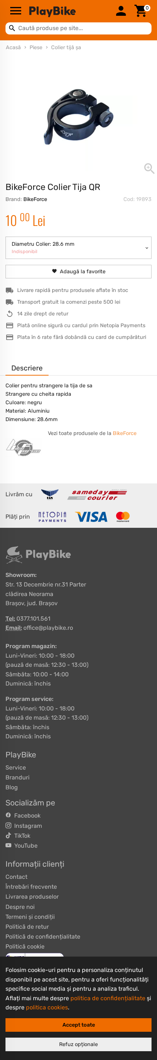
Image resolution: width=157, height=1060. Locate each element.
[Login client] (121, 11)
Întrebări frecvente (31, 886)
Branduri (17, 777)
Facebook (26, 815)
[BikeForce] (23, 447)
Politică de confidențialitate (42, 936)
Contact (16, 876)
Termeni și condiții (30, 916)
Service (15, 767)
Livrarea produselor (32, 896)
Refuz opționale (78, 1044)
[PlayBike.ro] (68, 11)
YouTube (24, 845)
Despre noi (20, 906)
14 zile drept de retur (42, 314)
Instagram (26, 825)
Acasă (13, 47)
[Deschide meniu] (15, 11)
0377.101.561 (33, 618)
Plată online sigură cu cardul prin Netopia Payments (81, 325)
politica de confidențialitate (107, 998)
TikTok (20, 835)
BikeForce (35, 199)
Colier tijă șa (66, 47)
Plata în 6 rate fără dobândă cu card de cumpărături (81, 337)
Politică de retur (27, 926)
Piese (36, 47)
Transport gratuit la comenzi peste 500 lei (68, 302)
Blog (11, 787)
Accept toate (78, 1025)
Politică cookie (25, 946)
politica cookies (47, 1007)
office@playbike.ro (48, 627)
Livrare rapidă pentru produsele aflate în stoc (72, 290)
